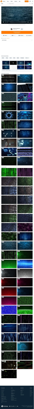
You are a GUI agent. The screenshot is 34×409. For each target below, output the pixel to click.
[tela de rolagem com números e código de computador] (25, 151)
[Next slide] (30, 58)
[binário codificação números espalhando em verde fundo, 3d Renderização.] (9, 346)
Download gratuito (17, 32)
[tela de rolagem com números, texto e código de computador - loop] (9, 78)
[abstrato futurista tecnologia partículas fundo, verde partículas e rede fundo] (25, 254)
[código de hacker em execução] (9, 106)
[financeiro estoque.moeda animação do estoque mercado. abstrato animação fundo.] (25, 364)
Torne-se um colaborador (22, 394)
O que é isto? (8, 38)
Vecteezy (2, 390)
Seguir (22, 29)
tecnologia (22, 57)
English (30, 389)
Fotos (8, 1)
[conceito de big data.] (25, 115)
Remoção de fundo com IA (4, 399)
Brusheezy (2, 389)
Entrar (30, 1)
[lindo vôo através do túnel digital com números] (9, 373)
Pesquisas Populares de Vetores (13, 395)
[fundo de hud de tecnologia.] (9, 115)
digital (18, 57)
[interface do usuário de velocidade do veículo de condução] (9, 151)
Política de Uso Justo (28, 406)
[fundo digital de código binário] (9, 96)
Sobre (21, 392)
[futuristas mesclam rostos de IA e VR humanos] (25, 142)
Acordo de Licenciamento (13, 390)
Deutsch (30, 393)
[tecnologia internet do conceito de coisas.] (25, 161)
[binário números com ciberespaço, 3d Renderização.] (25, 328)
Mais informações (4, 39)
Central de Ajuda (21, 390)
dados (14, 57)
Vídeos (12, 1)
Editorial (16, 1)
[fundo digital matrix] (9, 161)
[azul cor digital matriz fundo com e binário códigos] (25, 355)
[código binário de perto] (9, 181)
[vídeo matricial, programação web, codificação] (9, 318)
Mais (19, 1)
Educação (2, 394)
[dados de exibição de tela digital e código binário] (25, 87)
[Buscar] (29, 3)
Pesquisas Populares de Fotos (13, 397)
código (7, 57)
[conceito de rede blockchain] (9, 133)
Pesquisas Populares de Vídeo (13, 400)
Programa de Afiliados (13, 393)
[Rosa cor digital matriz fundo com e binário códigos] (25, 318)
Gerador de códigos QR (4, 401)
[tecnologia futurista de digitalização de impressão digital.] (9, 142)
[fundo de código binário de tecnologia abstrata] (25, 78)
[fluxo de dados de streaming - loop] (9, 355)
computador (27, 57)
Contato (21, 391)
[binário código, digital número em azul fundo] (9, 309)
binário (3, 57)
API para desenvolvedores (3, 396)
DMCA (12, 391)
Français (30, 394)
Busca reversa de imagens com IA (3, 398)
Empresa (2, 393)
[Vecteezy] (1, 1)
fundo (11, 57)
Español (30, 390)
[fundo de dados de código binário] (25, 300)
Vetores (4, 1)
